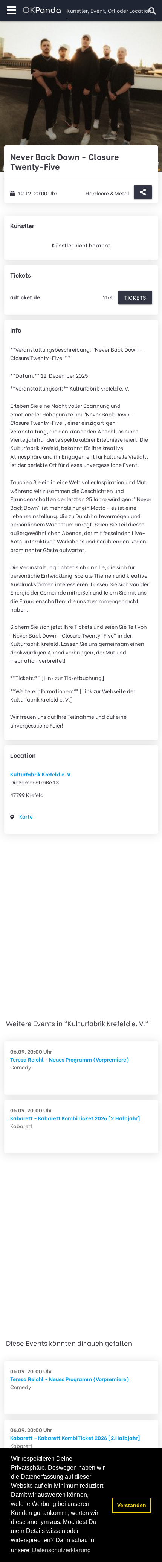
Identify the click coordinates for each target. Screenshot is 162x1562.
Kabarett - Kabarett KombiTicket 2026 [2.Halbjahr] (75, 1118)
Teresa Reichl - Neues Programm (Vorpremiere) (69, 1059)
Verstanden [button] (131, 1505)
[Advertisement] (81, 927)
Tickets (135, 297)
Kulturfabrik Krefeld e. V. (41, 774)
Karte (26, 816)
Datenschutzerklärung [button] (61, 1550)
